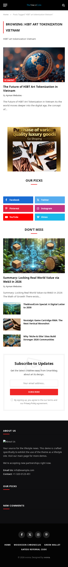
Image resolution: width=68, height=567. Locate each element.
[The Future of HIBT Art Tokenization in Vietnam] (34, 64)
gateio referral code (34, 549)
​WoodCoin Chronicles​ (27, 544)
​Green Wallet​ (52, 544)
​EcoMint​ (9, 80)
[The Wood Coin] (34, 5)
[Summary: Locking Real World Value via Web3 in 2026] (34, 255)
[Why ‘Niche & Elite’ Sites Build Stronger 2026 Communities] (12, 341)
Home (7, 544)
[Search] (63, 5)
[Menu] (5, 5)
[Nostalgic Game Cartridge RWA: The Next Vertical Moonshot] (12, 324)
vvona (47, 557)
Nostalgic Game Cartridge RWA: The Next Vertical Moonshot (42, 322)
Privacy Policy (30, 403)
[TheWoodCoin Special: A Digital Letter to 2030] (12, 308)
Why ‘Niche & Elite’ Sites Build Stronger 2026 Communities (39, 338)
